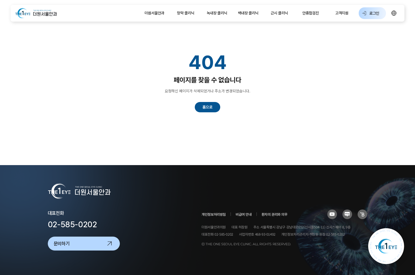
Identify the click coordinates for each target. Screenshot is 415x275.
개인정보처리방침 (213, 214)
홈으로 (207, 107)
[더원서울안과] (36, 13)
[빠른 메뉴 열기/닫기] (386, 246)
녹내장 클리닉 (217, 13)
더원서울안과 (154, 13)
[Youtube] (332, 214)
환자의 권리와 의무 (274, 214)
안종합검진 (310, 13)
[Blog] (347, 214)
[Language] (394, 13)
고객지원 (341, 13)
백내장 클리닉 (248, 13)
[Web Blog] (362, 214)
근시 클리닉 (279, 13)
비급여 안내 (244, 214)
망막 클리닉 (185, 13)
